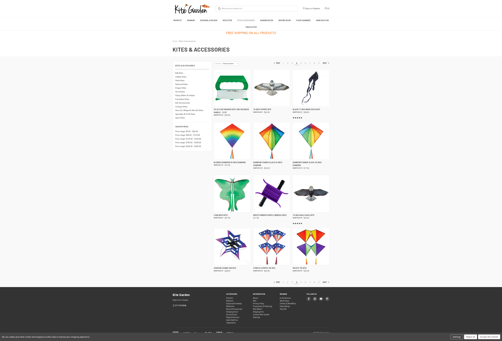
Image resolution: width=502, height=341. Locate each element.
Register (316, 8)
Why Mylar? (257, 309)
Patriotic (177, 20)
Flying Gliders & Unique (185, 95)
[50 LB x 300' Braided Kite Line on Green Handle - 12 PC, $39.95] (232, 88)
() (328, 8)
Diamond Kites (181, 84)
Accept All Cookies (489, 336)
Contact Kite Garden (261, 315)
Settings (457, 336)
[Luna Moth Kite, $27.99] (232, 194)
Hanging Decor (266, 20)
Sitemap (256, 317)
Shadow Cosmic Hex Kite (225, 268)
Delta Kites (179, 80)
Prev (278, 63)
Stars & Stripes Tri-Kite (264, 268)
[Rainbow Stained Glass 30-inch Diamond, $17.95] (311, 141)
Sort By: (218, 64)
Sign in (308, 8)
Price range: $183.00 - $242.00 (188, 142)
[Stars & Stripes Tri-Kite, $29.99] (271, 246)
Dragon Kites (180, 88)
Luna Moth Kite (221, 215)
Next (325, 63)
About (255, 298)
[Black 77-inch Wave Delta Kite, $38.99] (311, 88)
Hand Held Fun (322, 20)
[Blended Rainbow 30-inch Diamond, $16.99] (232, 141)
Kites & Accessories (246, 20)
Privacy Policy (258, 304)
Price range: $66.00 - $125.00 (187, 135)
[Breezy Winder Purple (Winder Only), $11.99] (271, 194)
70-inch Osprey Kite (262, 109)
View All (283, 309)
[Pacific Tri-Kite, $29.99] (311, 246)
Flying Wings (285, 306)
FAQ (254, 301)
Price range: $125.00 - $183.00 (188, 139)
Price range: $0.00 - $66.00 (186, 131)
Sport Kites (180, 118)
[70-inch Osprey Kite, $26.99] (271, 88)
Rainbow (191, 20)
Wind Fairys (284, 301)
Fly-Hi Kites (180, 92)
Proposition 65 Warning (262, 306)
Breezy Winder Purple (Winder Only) (270, 215)
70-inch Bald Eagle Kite (303, 215)
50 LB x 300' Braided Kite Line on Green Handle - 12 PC (231, 111)
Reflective (227, 20)
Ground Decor (284, 20)
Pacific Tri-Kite (300, 268)
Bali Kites (179, 73)
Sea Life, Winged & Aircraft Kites (189, 110)
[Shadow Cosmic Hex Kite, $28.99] (232, 246)
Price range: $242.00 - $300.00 (188, 146)
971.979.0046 (180, 305)
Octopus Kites (181, 107)
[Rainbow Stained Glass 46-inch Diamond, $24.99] (271, 141)
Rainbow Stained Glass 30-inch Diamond (307, 164)
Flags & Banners (303, 20)
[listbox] (231, 64)
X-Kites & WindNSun (288, 304)
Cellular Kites (180, 77)
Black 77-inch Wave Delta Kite (306, 109)
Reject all (470, 336)
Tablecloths (251, 27)
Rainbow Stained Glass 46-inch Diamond (267, 164)
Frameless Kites (182, 99)
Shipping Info (258, 312)
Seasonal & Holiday (208, 20)
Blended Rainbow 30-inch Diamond (230, 162)
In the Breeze (285, 298)
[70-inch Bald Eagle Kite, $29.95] (311, 194)
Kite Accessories (182, 103)
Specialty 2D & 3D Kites (185, 114)
